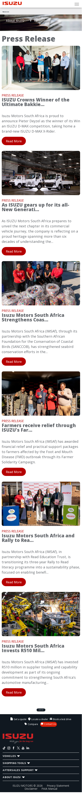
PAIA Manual (49, 788)
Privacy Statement (58, 785)
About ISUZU (15, 21)
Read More (14, 141)
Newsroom (5, 12)
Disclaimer (31, 788)
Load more (41, 709)
